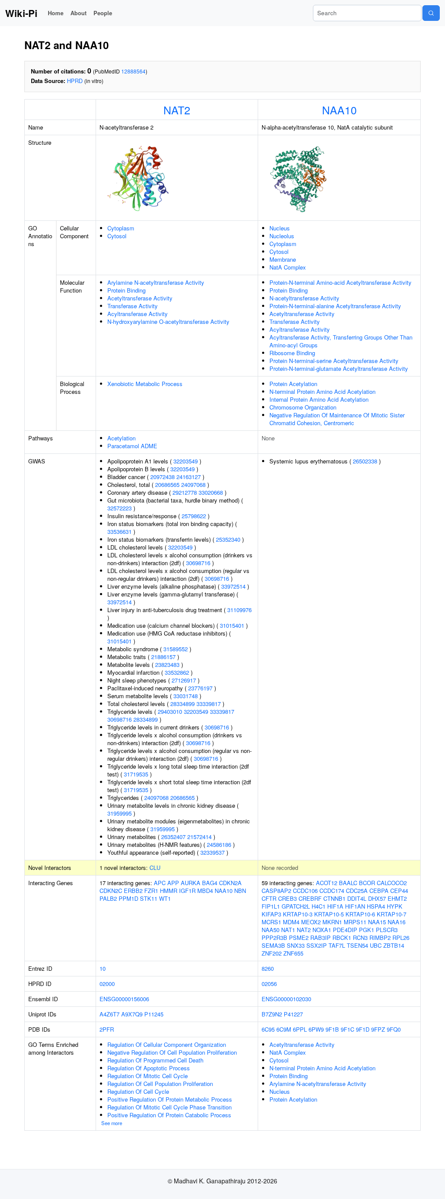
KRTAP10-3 (297, 914)
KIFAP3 (271, 914)
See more (111, 1122)
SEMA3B (273, 945)
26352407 (173, 837)
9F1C (347, 1029)
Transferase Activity (132, 306)
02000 (107, 983)
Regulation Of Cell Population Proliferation (160, 1083)
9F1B (332, 1029)
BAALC (348, 883)
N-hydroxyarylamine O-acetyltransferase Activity (168, 321)
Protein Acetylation (293, 384)
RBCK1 (341, 937)
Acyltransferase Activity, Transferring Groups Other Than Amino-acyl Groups (340, 341)
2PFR (107, 1029)
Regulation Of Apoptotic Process (148, 1068)
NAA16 (396, 922)
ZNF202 (272, 953)
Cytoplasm (120, 228)
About (78, 13)
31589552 (175, 649)
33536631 (119, 531)
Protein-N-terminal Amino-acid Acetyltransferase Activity (340, 282)
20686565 (167, 484)
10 (103, 968)
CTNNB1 (334, 898)
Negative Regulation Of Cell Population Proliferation (172, 1052)
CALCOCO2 (392, 883)
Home (55, 13)
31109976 (239, 610)
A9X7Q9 (132, 1014)
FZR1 (151, 890)
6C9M (283, 1029)
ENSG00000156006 (124, 999)
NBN (240, 890)
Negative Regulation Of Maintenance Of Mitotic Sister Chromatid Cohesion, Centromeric (337, 419)
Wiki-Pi (21, 13)
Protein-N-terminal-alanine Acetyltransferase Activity (335, 306)
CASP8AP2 (276, 890)
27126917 (184, 680)
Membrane (282, 259)
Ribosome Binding (292, 353)
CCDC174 (331, 890)
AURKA (190, 883)
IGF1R (187, 890)
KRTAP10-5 (329, 914)
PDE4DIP (345, 930)
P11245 (153, 1014)
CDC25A (357, 890)
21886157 (163, 657)
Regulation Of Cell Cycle (138, 1091)
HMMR (168, 890)
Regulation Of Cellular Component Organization (166, 1044)
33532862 (177, 672)
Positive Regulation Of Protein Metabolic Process (169, 1099)
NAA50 (270, 930)
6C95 (268, 1029)
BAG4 (209, 883)
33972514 (233, 586)
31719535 (136, 774)
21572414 (199, 837)
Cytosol (116, 236)
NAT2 (176, 109)
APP (173, 883)
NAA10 (339, 109)
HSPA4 (376, 906)
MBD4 (205, 890)
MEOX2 (311, 922)
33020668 (211, 492)
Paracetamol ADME (132, 446)
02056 (269, 983)
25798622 (194, 516)
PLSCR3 (387, 930)
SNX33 (296, 945)
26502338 (365, 461)
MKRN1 (332, 922)
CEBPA (379, 890)
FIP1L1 (271, 906)
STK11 (148, 898)
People (102, 13)
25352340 (228, 539)
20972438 (162, 477)
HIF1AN (355, 906)
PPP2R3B (274, 937)
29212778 (185, 492)
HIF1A (335, 906)
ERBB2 (133, 890)
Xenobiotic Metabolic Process (145, 384)
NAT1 (288, 930)
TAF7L (337, 945)
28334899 (182, 703)
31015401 (232, 625)
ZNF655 (293, 953)
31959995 (119, 813)
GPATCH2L (296, 906)
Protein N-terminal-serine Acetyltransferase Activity (334, 360)
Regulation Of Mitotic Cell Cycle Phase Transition (169, 1107)
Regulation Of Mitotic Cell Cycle (147, 1076)
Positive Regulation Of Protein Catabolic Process (169, 1115)
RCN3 (360, 937)
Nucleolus (281, 236)
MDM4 (291, 922)
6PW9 (316, 1029)
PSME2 (299, 937)
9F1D (362, 1029)
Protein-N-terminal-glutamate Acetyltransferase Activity (338, 368)
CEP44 (399, 890)
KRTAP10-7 (391, 914)
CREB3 (287, 898)
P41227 (293, 1014)
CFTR (269, 898)
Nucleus (279, 228)
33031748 (185, 696)
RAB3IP (320, 937)
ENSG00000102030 (286, 999)
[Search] (431, 13)
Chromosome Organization (302, 407)
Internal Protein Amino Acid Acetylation (319, 399)
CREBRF (310, 898)
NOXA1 (321, 930)
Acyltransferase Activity (137, 314)
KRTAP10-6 (360, 914)
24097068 (193, 484)
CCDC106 (305, 890)
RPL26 (400, 937)
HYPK (394, 906)
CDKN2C (111, 890)
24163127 (188, 477)
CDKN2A (230, 883)
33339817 (208, 703)
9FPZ (378, 1029)
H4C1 (318, 906)
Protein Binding (126, 290)
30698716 (198, 563)
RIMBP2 (380, 937)
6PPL (300, 1029)
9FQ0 (394, 1029)
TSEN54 (357, 945)
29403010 (170, 711)
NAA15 (377, 922)
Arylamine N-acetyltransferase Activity (155, 282)
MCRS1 (271, 922)
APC (160, 883)
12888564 (133, 71)
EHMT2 (397, 898)
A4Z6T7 (110, 1014)
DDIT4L (356, 898)
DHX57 (377, 898)
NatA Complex (287, 267)
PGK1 (366, 930)
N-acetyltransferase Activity (304, 298)
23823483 (167, 664)
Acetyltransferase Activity (140, 298)
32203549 (185, 461)
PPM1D (128, 898)
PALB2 (108, 898)
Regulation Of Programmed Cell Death (155, 1060)
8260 (268, 968)
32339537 (212, 852)
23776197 (200, 688)
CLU (154, 867)
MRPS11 (355, 922)
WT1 (165, 898)
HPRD (75, 81)
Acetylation (121, 438)
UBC (376, 945)
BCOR (367, 883)
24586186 (219, 844)
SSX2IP (316, 945)
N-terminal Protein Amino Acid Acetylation (322, 391)
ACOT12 (326, 883)
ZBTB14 (393, 945)
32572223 (119, 508)
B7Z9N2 (272, 1014)
